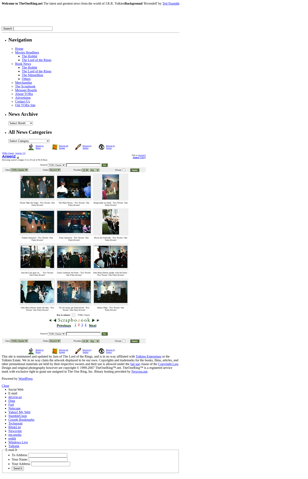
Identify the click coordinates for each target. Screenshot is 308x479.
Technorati (15, 423)
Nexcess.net (139, 371)
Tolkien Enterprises (148, 356)
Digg (11, 401)
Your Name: (20, 459)
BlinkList (14, 427)
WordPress (25, 378)
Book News (23, 64)
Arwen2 (9, 156)
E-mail (12, 393)
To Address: (20, 455)
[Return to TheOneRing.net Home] (64, 25)
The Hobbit (29, 56)
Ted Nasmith (170, 3)
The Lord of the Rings (36, 60)
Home (19, 48)
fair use (135, 364)
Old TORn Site (25, 105)
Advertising (23, 97)
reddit (12, 438)
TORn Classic (8, 153)
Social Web (15, 389)
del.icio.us (15, 397)
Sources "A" (20, 153)
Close (5, 386)
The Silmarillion (32, 75)
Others (26, 79)
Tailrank (13, 446)
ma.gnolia (14, 435)
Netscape (14, 408)
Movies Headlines (27, 52)
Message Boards (26, 90)
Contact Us (22, 101)
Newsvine (15, 431)
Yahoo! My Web (19, 412)
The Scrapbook (25, 86)
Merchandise (23, 82)
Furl (11, 404)
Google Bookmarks (21, 419)
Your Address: (21, 464)
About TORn (24, 94)
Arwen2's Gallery (139, 156)
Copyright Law (168, 364)
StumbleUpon (17, 416)
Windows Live (18, 442)
